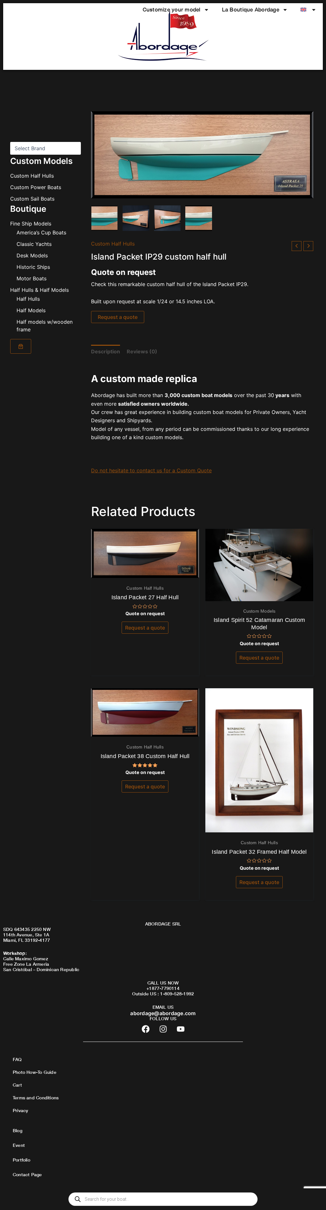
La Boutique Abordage (250, 9)
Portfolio (21, 1159)
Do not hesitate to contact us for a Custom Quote (151, 470)
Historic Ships (33, 267)
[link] (20, 346)
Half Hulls (28, 299)
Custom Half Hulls (32, 176)
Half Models (31, 310)
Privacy (20, 1110)
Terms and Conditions (36, 1097)
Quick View (145, 572)
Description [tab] (105, 351)
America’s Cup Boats (41, 232)
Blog (17, 1130)
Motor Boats (31, 278)
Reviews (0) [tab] (142, 351)
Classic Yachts (34, 244)
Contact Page (27, 1174)
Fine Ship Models (30, 223)
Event (19, 1145)
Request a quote (118, 317)
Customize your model (172, 9)
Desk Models (32, 255)
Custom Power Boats (35, 187)
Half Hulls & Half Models (39, 290)
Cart (17, 1085)
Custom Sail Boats (32, 199)
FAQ (17, 1059)
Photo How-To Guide (34, 1072)
